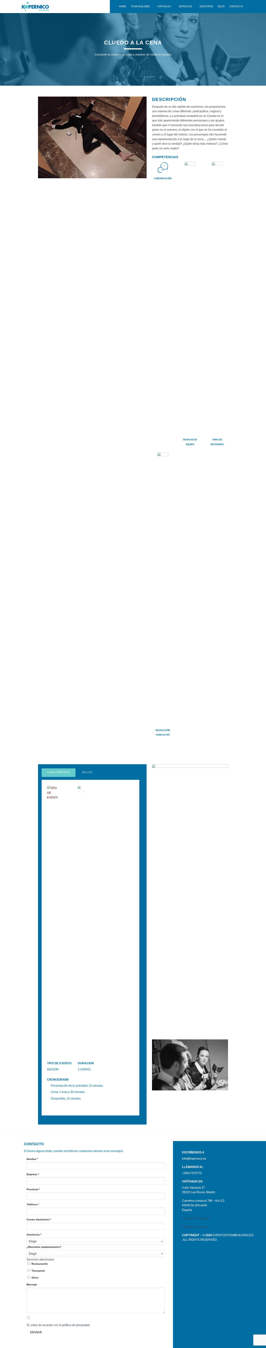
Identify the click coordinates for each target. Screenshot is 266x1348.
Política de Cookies (194, 1226)
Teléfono (33, 1204)
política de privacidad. (76, 1325)
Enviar (36, 1332)
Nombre (32, 1159)
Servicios (185, 6)
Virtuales (164, 6)
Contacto (236, 6)
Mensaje (32, 1284)
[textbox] (95, 1241)
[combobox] (96, 1241)
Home (122, 6)
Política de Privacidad (196, 1218)
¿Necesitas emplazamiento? (44, 1246)
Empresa (33, 1174)
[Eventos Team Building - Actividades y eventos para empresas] (63, 6)
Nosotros (206, 6)
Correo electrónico (39, 1219)
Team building (140, 6)
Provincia (33, 1189)
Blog (221, 6)
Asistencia (34, 1234)
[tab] (58, 772)
